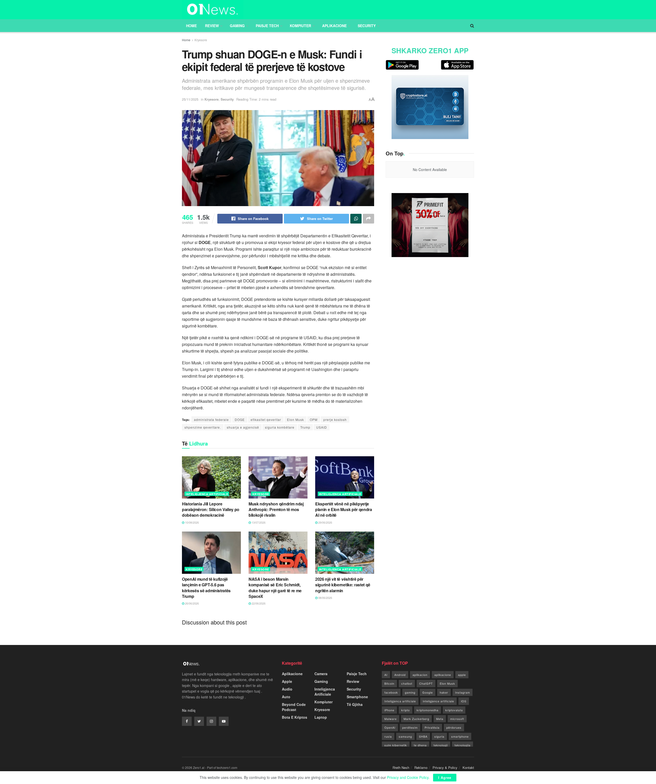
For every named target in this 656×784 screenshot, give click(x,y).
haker (444, 692)
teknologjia (462, 745)
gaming (410, 692)
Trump (305, 427)
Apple (287, 681)
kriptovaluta (454, 710)
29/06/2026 (324, 522)
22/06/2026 (258, 603)
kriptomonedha (427, 710)
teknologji (441, 745)
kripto (405, 710)
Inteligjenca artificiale (400, 701)
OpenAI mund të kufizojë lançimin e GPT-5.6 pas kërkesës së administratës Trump (206, 587)
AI (385, 675)
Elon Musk (295, 419)
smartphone (460, 736)
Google (427, 692)
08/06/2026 (324, 598)
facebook (391, 692)
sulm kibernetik (395, 745)
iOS (463, 701)
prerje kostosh (335, 419)
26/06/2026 (191, 603)
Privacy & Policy (445, 767)
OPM (313, 419)
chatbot (406, 683)
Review (212, 25)
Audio (287, 689)
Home (191, 25)
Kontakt (468, 767)
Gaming (237, 25)
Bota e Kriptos (294, 717)
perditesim (410, 727)
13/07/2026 (258, 522)
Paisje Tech (267, 25)
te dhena (420, 745)
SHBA (423, 736)
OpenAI (389, 727)
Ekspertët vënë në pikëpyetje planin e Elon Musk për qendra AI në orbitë (343, 509)
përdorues (454, 727)
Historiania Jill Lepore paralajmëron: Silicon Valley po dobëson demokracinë (210, 509)
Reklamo (420, 767)
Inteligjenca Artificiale (207, 494)
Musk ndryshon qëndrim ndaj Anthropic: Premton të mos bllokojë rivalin (276, 509)
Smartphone (357, 696)
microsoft (457, 719)
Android (400, 675)
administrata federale (211, 419)
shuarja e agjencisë (243, 427)
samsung (405, 736)
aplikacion (420, 675)
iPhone (389, 710)
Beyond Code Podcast (294, 707)
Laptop (320, 717)
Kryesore (200, 40)
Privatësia (432, 727)
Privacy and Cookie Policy (407, 777)
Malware (390, 719)
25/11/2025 (190, 99)
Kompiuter (300, 25)
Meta (439, 719)
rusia (388, 736)
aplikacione (442, 675)
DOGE (240, 419)
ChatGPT (426, 683)
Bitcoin (389, 683)
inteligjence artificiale (438, 701)
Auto (286, 696)
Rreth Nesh (401, 767)
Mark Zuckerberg (416, 719)
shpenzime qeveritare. (202, 427)
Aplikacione (334, 25)
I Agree (444, 777)
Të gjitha (355, 704)
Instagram (462, 692)
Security (367, 25)
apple (462, 675)
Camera (320, 673)
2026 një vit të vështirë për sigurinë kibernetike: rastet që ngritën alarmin (342, 585)
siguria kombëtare (279, 427)
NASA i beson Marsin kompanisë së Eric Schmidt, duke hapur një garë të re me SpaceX (275, 587)
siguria (439, 736)
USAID (321, 427)
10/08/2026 (191, 522)
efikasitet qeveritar (266, 419)
